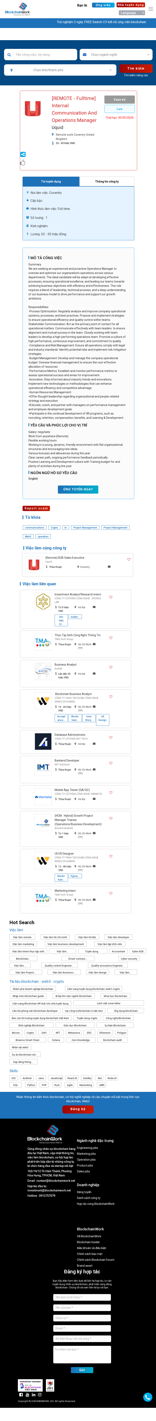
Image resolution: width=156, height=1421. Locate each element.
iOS (14, 1078)
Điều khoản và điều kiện (91, 1248)
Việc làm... (63, 951)
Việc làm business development (66, 944)
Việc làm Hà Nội (87, 937)
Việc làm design (98, 972)
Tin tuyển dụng (51, 181)
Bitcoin (16, 1032)
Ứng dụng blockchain (126, 1011)
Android (27, 1078)
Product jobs (85, 1165)
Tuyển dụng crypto (87, 1018)
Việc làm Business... (64, 972)
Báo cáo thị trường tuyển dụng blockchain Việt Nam (40, 1018)
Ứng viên (103, 5)
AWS (102, 1085)
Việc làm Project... (25, 972)
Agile (70, 1085)
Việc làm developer (118, 937)
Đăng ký (78, 1109)
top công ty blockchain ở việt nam (84, 1011)
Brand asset (84, 1265)
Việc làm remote (22, 937)
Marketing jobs (86, 1153)
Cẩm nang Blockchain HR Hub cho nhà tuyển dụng (40, 1003)
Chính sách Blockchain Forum (95, 1259)
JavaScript (56, 1078)
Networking (85, 1085)
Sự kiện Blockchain (115, 1025)
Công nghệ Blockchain (118, 1018)
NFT (58, 1032)
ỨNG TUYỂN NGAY (78, 489)
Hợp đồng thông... (23, 1062)
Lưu (119, 109)
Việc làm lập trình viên (110, 944)
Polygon (121, 1032)
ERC (89, 1032)
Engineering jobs (87, 1147)
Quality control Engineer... (59, 965)
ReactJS (72, 1078)
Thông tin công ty (107, 181)
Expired (120, 99)
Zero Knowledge (81, 1040)
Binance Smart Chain (27, 1040)
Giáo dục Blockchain (75, 1025)
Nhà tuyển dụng (131, 4)
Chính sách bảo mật (89, 1254)
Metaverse (74, 1032)
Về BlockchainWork (89, 1236)
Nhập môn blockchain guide (28, 996)
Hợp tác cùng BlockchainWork (96, 1203)
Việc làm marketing (23, 944)
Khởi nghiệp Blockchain (31, 1025)
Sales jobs (83, 1171)
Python (31, 1085)
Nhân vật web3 (20, 1047)
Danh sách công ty (88, 1198)
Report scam (36, 508)
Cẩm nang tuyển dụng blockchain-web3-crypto (93, 989)
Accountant (118, 951)
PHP (44, 1085)
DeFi (44, 1032)
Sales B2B (137, 951)
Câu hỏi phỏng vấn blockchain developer (35, 1011)
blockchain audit (112, 1040)
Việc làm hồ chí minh (55, 937)
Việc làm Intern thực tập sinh (28, 951)
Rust (57, 1085)
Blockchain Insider (88, 1242)
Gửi (82, 1370)
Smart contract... (78, 958)
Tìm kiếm (136, 68)
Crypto (30, 1032)
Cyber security (129, 958)
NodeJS (112, 1078)
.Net (99, 1078)
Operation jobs (86, 1159)
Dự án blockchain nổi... (25, 1054)
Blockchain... (23, 958)
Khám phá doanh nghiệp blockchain (33, 989)
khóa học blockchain (115, 996)
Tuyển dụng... (93, 951)
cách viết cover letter (108, 1003)
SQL (15, 1085)
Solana (56, 1040)
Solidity (87, 1078)
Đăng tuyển (84, 1192)
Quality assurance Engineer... (108, 965)
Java (41, 1078)
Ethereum (105, 1032)
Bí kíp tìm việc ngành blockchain (74, 996)
